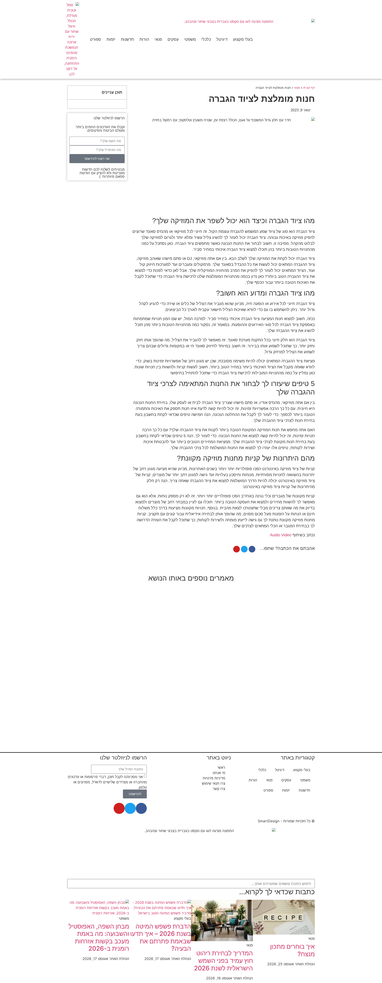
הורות (144, 39)
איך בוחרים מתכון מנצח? (292, 950)
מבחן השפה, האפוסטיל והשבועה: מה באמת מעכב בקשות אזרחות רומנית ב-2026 (99, 937)
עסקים (173, 39)
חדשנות (127, 39)
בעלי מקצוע (243, 39)
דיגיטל (221, 39)
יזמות (111, 39)
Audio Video (280, 535)
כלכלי (206, 39)
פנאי (158, 39)
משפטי (190, 39)
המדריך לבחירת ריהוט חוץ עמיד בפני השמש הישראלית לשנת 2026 (223, 960)
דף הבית (309, 87)
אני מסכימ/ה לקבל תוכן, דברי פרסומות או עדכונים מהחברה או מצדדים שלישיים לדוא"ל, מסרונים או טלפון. (107, 781)
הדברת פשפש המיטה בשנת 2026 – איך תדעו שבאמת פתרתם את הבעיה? (160, 937)
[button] (73, 92)
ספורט (95, 39)
